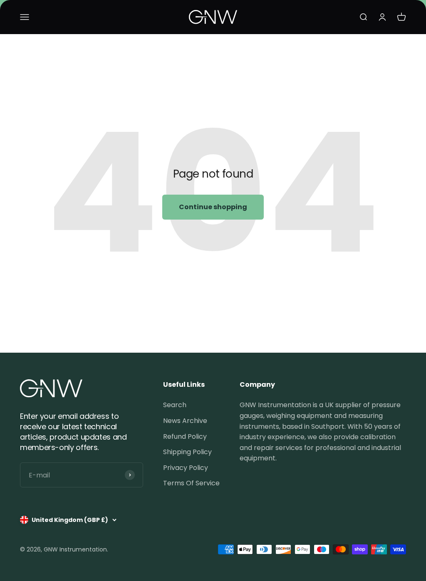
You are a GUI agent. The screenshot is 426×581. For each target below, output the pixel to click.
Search (174, 405)
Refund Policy (185, 436)
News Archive (185, 420)
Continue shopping (213, 207)
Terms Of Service (191, 483)
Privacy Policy (185, 467)
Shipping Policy (187, 452)
